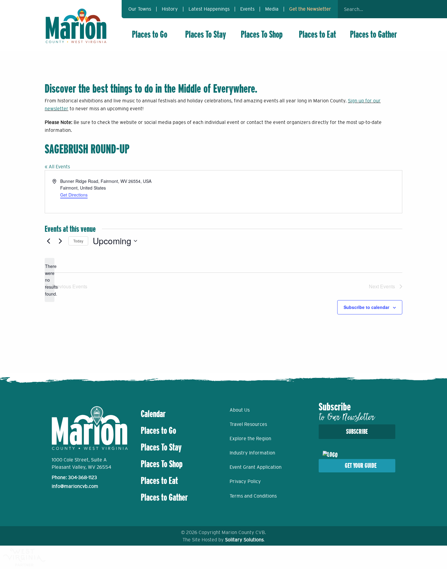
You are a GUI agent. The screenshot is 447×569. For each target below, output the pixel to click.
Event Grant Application (256, 467)
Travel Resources (248, 424)
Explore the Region (250, 438)
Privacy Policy (245, 481)
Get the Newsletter (310, 9)
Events (247, 9)
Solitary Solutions (244, 539)
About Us (240, 410)
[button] (394, 9)
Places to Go (149, 34)
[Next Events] (60, 241)
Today (78, 240)
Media (272, 9)
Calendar (153, 413)
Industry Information (252, 452)
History (170, 9)
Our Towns (139, 9)
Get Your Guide (360, 465)
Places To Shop (261, 34)
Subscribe (357, 431)
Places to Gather (373, 34)
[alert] (49, 280)
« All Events (57, 166)
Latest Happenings (209, 9)
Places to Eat (317, 34)
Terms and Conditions (253, 496)
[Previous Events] (48, 241)
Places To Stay (205, 34)
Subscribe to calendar (366, 307)
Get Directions (74, 195)
